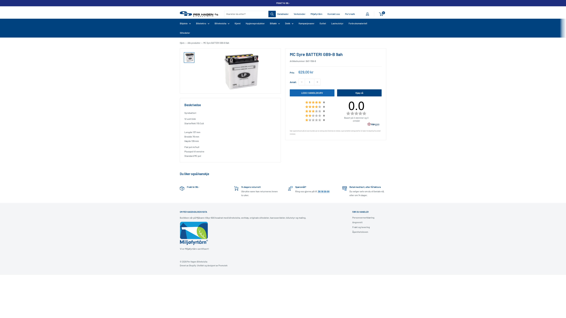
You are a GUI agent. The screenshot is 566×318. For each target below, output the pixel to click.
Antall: (293, 82)
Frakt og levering (361, 227)
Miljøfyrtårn (316, 14)
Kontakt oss (334, 14)
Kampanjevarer (306, 23)
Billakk (273, 23)
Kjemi (238, 23)
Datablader (283, 14)
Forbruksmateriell (358, 23)
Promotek (222, 265)
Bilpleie (184, 23)
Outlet (323, 23)
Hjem (182, 43)
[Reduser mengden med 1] (302, 82)
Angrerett (357, 222)
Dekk (287, 23)
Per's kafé (350, 14)
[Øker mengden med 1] (317, 82)
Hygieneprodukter (255, 23)
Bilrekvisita (220, 23)
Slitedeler (185, 32)
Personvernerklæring (363, 217)
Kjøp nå (359, 92)
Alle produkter (193, 43)
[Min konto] (367, 14)
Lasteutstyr (337, 23)
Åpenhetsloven (360, 231)
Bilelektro (201, 23)
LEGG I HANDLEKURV (312, 92)
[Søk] (272, 14)
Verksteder (299, 14)
